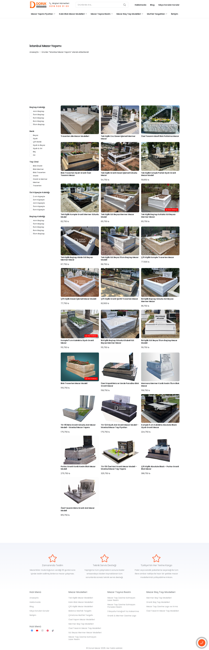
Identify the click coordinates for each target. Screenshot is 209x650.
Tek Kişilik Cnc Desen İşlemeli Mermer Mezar (118, 137)
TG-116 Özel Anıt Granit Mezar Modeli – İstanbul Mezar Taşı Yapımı (119, 467)
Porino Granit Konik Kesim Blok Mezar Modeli (78, 467)
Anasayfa (34, 52)
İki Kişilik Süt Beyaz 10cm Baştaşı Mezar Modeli (159, 341)
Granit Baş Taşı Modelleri (158, 602)
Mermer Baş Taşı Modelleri (81, 623)
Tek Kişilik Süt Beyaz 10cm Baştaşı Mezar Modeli (119, 258)
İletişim (33, 615)
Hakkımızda (35, 602)
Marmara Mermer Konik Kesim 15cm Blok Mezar (160, 384)
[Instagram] (42, 630)
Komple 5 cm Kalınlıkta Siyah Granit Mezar (77, 341)
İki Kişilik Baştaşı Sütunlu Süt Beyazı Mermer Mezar (157, 300)
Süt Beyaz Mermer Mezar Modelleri (84, 632)
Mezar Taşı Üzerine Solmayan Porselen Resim (121, 605)
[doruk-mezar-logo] (38, 4)
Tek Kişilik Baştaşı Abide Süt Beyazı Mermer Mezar (77, 258)
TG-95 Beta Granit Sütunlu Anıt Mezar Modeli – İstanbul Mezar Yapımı (78, 426)
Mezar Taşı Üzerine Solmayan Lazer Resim (82, 638)
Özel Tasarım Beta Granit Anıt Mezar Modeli (78, 509)
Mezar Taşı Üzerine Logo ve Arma (162, 606)
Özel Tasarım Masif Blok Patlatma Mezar (160, 136)
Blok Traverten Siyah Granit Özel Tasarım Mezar (76, 174)
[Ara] (124, 4)
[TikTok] (52, 630)
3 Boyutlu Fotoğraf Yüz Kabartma (123, 611)
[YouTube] (37, 630)
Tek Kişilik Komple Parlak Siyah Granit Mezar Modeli (158, 174)
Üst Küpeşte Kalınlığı (40, 192)
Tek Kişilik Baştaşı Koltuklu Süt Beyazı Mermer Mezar (158, 215)
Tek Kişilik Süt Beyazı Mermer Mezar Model (117, 215)
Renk (32, 131)
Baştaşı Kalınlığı (37, 107)
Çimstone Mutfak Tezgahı (80, 615)
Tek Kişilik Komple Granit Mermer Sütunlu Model (80, 215)
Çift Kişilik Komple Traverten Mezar (157, 257)
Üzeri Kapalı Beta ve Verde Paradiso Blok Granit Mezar (120, 384)
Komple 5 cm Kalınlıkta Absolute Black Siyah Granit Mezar (159, 426)
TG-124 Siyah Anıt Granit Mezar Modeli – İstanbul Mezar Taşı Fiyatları (119, 426)
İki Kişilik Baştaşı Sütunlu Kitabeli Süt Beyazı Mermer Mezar (117, 341)
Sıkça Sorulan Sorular (39, 610)
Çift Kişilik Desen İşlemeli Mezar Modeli (78, 298)
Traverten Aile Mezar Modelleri (75, 136)
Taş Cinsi (34, 161)
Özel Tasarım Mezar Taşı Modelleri (84, 628)
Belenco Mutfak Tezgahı (79, 610)
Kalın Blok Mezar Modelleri (80, 602)
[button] (54, 14)
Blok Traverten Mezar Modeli (74, 383)
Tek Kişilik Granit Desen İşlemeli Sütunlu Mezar (119, 174)
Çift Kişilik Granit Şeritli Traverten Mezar (119, 298)
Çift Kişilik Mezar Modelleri (80, 606)
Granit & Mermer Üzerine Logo (121, 615)
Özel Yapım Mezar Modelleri (81, 619)
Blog (32, 606)
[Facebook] (32, 630)
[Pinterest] (47, 630)
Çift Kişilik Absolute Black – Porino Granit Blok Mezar (160, 467)
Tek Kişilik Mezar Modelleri (80, 597)
